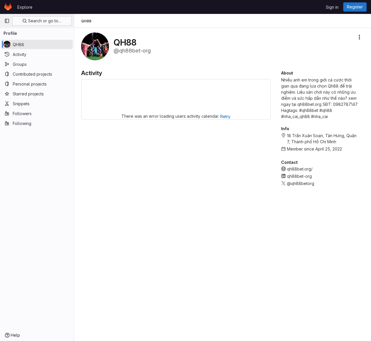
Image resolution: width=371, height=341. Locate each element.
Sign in (332, 7)
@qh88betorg (300, 183)
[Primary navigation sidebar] (7, 21)
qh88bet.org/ (299, 168)
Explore (24, 7)
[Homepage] (8, 7)
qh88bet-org (299, 176)
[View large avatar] (95, 45)
